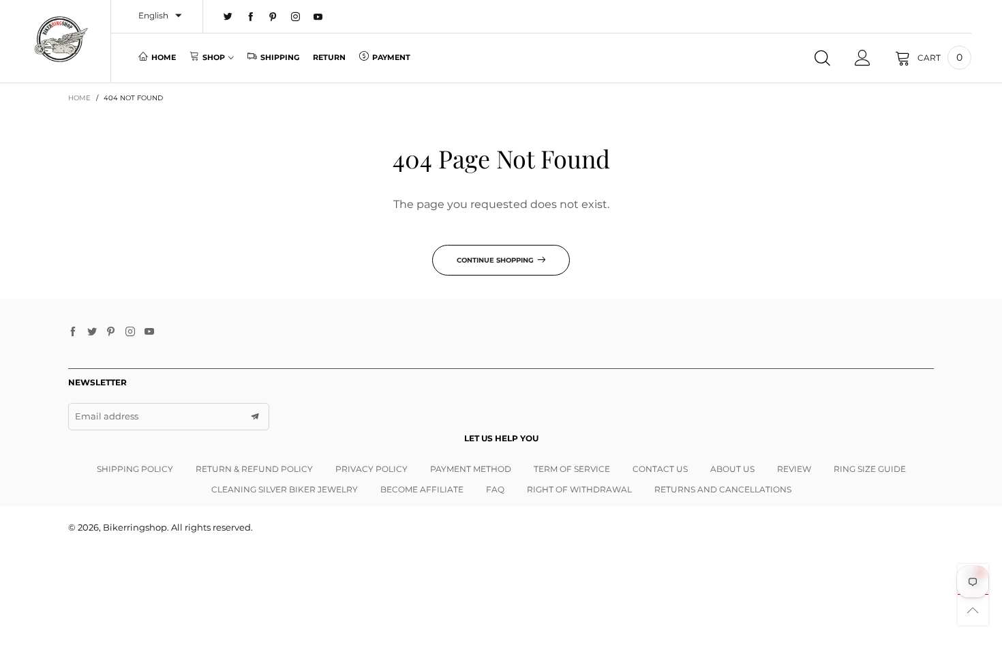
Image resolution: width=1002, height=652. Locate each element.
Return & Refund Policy (254, 469)
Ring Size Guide (870, 469)
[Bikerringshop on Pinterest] (111, 332)
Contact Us (660, 469)
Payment (391, 57)
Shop (213, 57)
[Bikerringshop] (60, 39)
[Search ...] (822, 58)
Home (163, 57)
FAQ (495, 489)
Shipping (279, 57)
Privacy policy (371, 469)
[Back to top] (973, 610)
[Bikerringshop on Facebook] (73, 332)
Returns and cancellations (722, 489)
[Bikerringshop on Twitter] (92, 332)
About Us (732, 469)
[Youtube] (318, 17)
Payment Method (470, 469)
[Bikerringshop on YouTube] (149, 332)
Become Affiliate (422, 489)
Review (794, 469)
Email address (106, 416)
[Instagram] (295, 17)
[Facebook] (250, 17)
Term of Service (572, 469)
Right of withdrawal (579, 489)
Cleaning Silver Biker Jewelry (284, 489)
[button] (255, 416)
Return (329, 57)
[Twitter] (228, 17)
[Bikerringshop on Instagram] (130, 332)
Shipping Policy (135, 469)
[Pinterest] (273, 17)
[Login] (862, 58)
